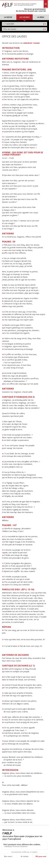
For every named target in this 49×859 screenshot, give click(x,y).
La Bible (40, 17)
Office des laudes (23, 29)
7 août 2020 (23, 24)
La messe (8, 17)
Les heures (24, 17)
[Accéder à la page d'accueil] (7, 4)
